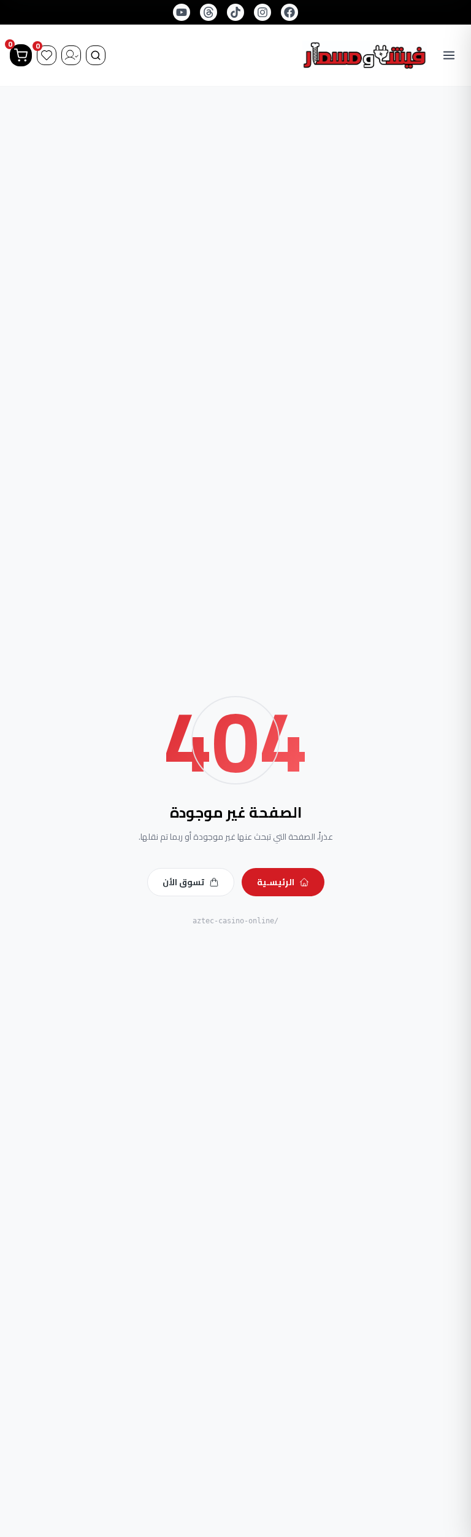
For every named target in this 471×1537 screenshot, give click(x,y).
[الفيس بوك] (289, 12)
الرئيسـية (275, 882)
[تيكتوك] (235, 12)
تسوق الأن (183, 882)
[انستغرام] (262, 12)
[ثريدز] (208, 12)
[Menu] (449, 55)
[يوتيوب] (181, 12)
